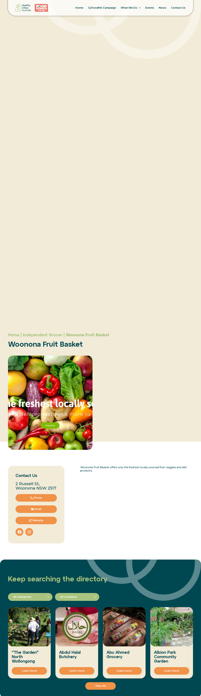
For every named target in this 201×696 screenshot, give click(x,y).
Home (79, 7)
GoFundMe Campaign (102, 7)
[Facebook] (19, 532)
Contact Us (178, 7)
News (162, 7)
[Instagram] (29, 532)
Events (149, 7)
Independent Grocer (42, 335)
